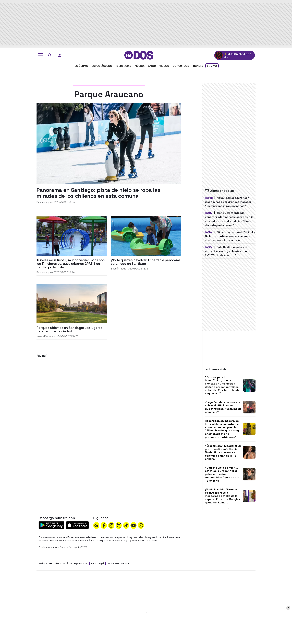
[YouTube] (133, 525)
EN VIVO (212, 65)
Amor (152, 65)
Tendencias (123, 65)
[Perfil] (59, 55)
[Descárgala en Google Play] (51, 524)
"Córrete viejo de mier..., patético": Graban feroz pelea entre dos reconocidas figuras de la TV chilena (222, 474)
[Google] (96, 525)
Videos (164, 65)
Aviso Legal (97, 563)
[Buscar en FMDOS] (49, 55)
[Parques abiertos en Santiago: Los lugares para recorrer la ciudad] (71, 303)
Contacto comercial (118, 563)
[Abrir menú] (40, 55)
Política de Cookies (50, 563)
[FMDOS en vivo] (219, 55)
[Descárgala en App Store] (77, 524)
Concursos (181, 65)
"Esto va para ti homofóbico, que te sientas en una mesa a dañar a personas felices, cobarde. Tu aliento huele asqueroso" (222, 385)
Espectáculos (102, 65)
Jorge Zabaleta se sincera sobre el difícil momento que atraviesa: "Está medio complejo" (223, 407)
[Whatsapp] (140, 525)
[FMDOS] (138, 55)
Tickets (198, 65)
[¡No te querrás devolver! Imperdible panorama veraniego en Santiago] (146, 235)
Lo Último (81, 65)
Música (139, 65)
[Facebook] (103, 525)
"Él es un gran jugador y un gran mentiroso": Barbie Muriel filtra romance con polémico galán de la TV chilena (223, 452)
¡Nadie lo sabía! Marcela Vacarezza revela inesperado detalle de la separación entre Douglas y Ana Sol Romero (222, 496)
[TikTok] (126, 525)
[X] (118, 525)
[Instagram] (111, 525)
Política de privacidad (75, 563)
